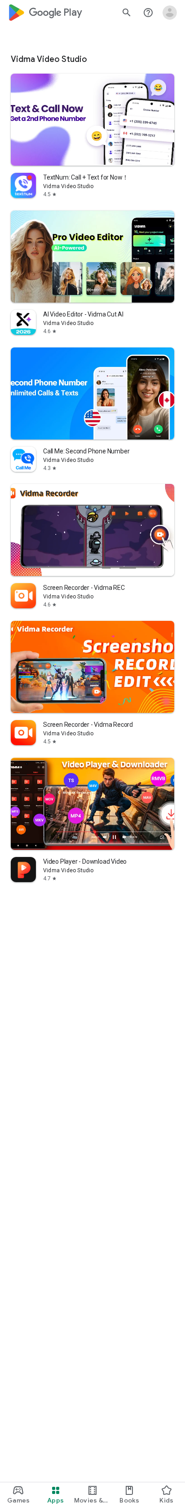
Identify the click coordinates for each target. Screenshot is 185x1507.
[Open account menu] (170, 12)
